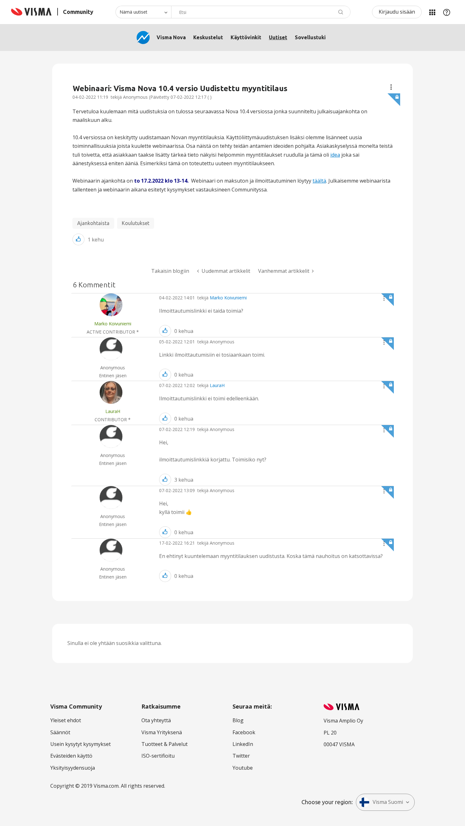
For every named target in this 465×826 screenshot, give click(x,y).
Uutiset (278, 37)
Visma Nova (171, 37)
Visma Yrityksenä (161, 732)
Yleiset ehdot (65, 720)
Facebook (243, 732)
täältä (319, 180)
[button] (78, 239)
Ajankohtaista (93, 223)
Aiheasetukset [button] (391, 87)
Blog (238, 720)
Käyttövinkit (246, 37)
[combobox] (260, 12)
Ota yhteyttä (156, 720)
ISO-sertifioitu (158, 755)
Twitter (241, 755)
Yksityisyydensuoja (72, 767)
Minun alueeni (432, 12)
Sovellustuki (310, 37)
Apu (446, 12)
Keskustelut (208, 37)
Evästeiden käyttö (71, 755)
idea (335, 154)
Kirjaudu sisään (397, 11)
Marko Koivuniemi (228, 298)
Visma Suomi (388, 801)
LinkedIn (242, 744)
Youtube (242, 767)
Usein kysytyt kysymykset (80, 744)
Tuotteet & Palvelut (164, 744)
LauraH (217, 385)
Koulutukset (135, 223)
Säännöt (60, 732)
